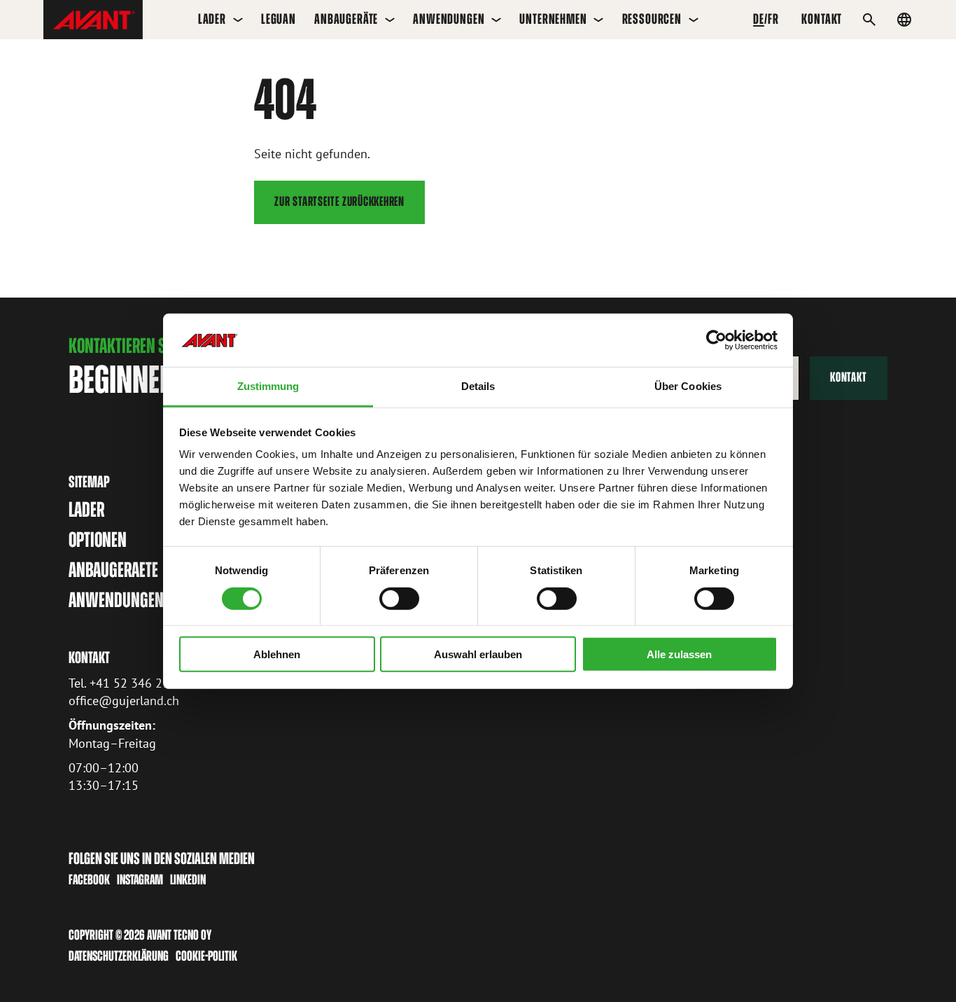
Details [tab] (478, 386)
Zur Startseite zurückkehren (339, 201)
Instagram (140, 879)
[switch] (399, 598)
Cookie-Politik (206, 955)
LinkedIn (188, 879)
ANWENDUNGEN (116, 600)
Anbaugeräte (346, 19)
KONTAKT (821, 19)
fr (773, 19)
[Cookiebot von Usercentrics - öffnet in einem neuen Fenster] (716, 340)
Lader (212, 19)
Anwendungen (448, 19)
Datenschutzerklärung (119, 955)
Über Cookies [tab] (688, 386)
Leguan (278, 19)
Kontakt (848, 377)
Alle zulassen (679, 654)
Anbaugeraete (113, 570)
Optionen (98, 540)
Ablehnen (276, 654)
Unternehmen (552, 19)
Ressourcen (652, 19)
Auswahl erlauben (478, 654)
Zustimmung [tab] (268, 386)
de (758, 19)
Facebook (89, 879)
